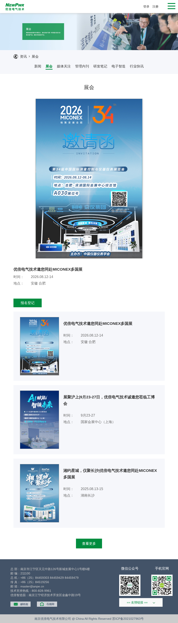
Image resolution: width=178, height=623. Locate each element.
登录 (146, 6)
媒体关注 (64, 66)
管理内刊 (82, 66)
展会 (35, 56)
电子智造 (118, 66)
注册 (155, 6)
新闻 (37, 66)
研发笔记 (100, 66)
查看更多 (89, 543)
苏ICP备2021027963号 (128, 618)
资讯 (23, 56)
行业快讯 (137, 66)
